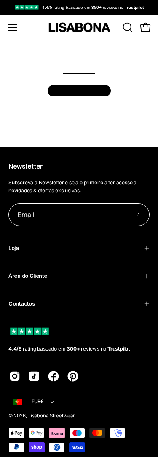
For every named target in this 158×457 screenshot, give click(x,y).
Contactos (21, 303)
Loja (13, 248)
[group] (79, 7)
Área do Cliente (27, 276)
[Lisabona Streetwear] (79, 27)
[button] (127, 27)
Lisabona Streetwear (51, 416)
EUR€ (38, 401)
